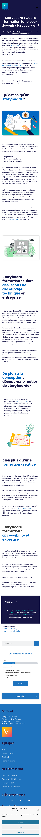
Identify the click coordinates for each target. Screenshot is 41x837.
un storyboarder (22, 401)
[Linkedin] (12, 800)
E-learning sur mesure (12, 670)
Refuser (20, 827)
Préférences (20, 832)
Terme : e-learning (10, 629)
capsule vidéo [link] (32, 615)
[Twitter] (20, 800)
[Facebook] (29, 800)
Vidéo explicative (11, 675)
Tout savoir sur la (20, 615)
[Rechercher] (36, 643)
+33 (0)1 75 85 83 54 (10, 717)
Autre (7, 678)
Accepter (20, 822)
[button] (38, 810)
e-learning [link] (15, 45)
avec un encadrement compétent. (20, 64)
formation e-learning (23, 508)
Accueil (5, 32)
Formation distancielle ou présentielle (18, 673)
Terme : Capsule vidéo (11, 631)
